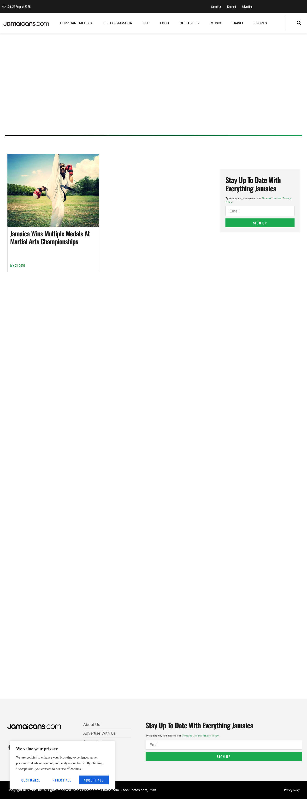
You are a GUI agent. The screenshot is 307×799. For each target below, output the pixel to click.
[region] (62, 765)
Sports (260, 23)
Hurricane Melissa (76, 23)
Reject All (62, 779)
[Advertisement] (151, 94)
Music (216, 23)
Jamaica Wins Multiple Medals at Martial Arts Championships (50, 237)
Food (164, 23)
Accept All (93, 779)
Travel (238, 23)
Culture (187, 23)
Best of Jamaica (117, 23)
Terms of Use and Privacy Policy (200, 735)
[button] (299, 23)
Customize (30, 779)
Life (146, 23)
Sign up (260, 222)
